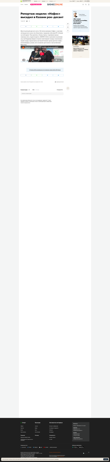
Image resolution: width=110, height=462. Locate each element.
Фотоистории (37, 432)
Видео (36, 428)
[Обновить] (67, 88)
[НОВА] (36, 4)
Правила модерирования (25, 102)
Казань (22, 4)
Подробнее (56, 459)
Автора (37, 89)
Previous (73, 30)
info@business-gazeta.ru (77, 430)
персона (74, 11)
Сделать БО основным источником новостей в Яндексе (45, 70)
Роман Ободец (82, 14)
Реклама (37, 435)
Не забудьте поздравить (53, 428)
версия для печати (60, 81)
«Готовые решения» (83, 15)
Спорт (24, 422)
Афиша (22, 426)
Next (88, 30)
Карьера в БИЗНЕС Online (25, 437)
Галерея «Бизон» (52, 437)
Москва (78, 1)
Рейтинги (51, 430)
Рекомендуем (76, 46)
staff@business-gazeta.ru (78, 438)
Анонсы (36, 426)
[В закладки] (67, 27)
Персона (22, 428)
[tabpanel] (80, 20)
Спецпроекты (52, 435)
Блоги (22, 430)
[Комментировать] (67, 23)
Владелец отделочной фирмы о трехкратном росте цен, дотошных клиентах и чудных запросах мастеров (80, 26)
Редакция (23, 435)
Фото (36, 430)
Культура (37, 422)
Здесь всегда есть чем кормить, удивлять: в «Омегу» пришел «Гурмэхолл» (80, 49)
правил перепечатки (60, 456)
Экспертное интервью (56, 422)
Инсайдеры (51, 432)
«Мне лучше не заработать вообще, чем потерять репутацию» (80, 21)
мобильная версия (53, 447)
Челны (70, 1)
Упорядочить (60, 89)
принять (105, 459)
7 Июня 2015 (23, 21)
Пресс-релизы (23, 432)
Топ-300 (50, 439)
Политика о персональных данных (54, 452)
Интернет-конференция (53, 426)
